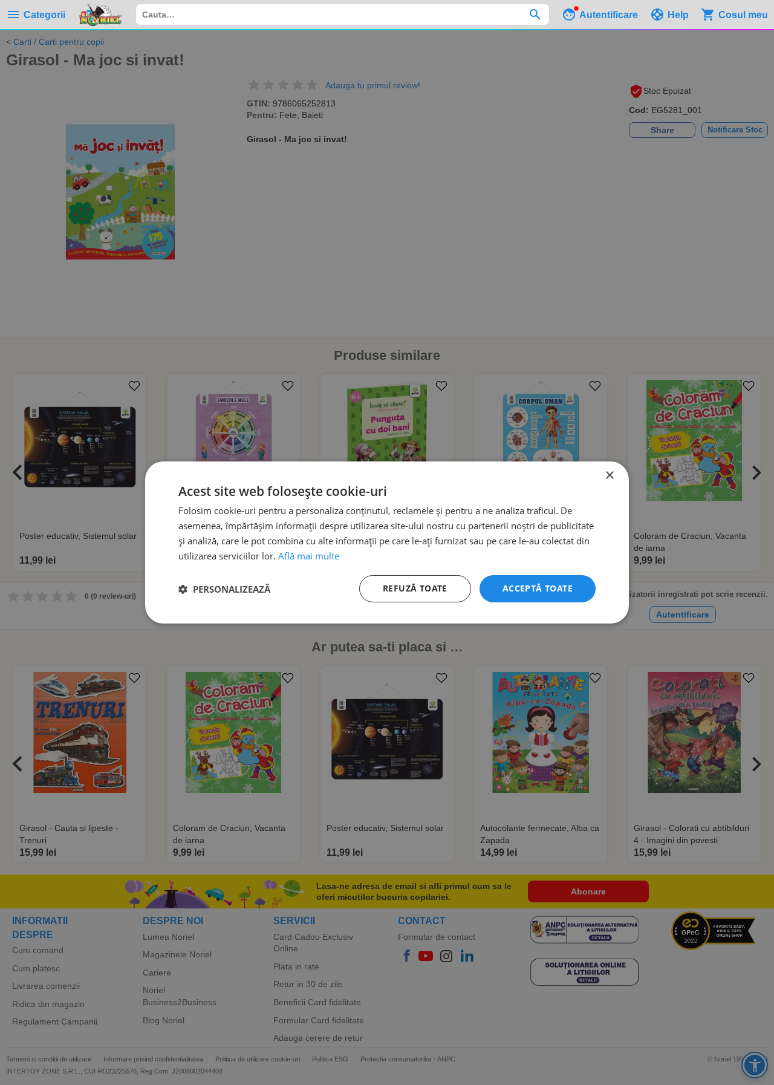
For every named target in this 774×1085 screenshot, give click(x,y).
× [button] (609, 475)
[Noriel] (100, 14)
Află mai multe (308, 556)
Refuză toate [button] (415, 588)
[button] (224, 589)
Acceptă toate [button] (537, 588)
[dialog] (387, 542)
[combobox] (342, 14)
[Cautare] (535, 14)
